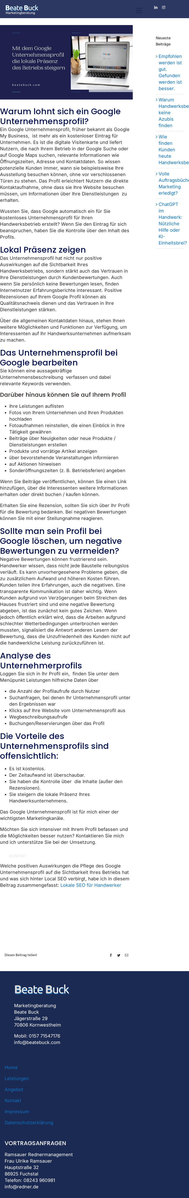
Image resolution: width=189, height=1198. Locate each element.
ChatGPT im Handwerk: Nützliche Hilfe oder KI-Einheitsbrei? (173, 224)
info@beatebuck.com (37, 1042)
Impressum (17, 1111)
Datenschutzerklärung (29, 1122)
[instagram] (163, 7)
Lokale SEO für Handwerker (90, 885)
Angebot (14, 1089)
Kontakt (13, 1100)
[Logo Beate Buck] (22, 6)
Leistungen (17, 1078)
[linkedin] (155, 7)
